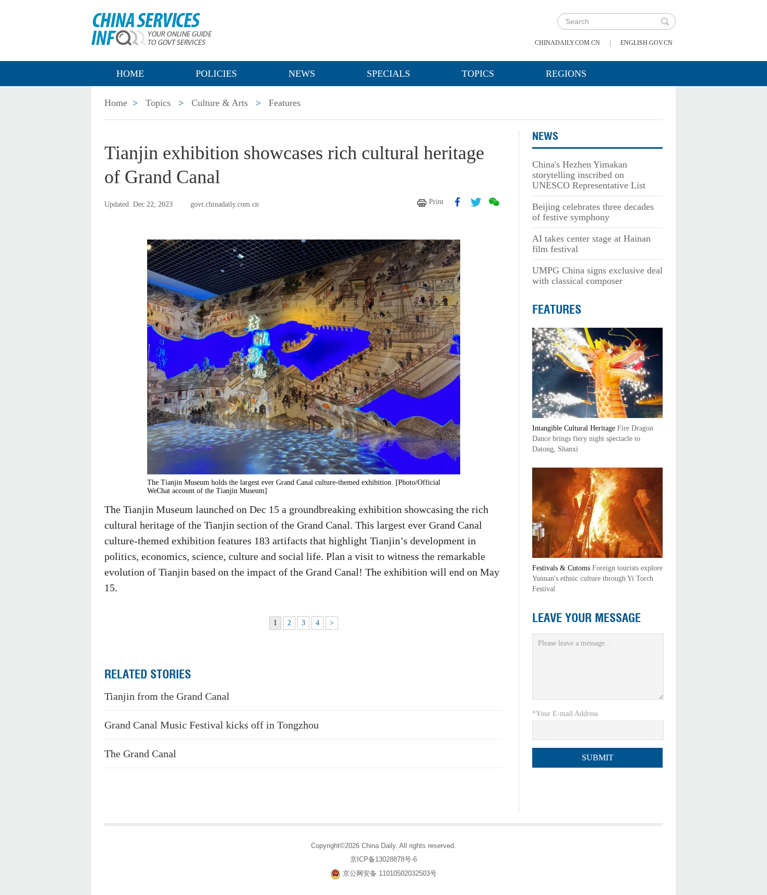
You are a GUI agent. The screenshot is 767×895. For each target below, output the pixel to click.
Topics (478, 73)
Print (436, 202)
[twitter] (476, 202)
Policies (216, 73)
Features (285, 103)
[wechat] (494, 202)
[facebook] (457, 202)
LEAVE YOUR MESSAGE (586, 618)
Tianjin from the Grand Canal (167, 696)
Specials (388, 73)
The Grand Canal (140, 753)
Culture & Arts (219, 103)
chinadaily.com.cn (567, 42)
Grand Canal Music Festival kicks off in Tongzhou (211, 725)
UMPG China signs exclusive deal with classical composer (597, 275)
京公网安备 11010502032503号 (390, 873)
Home (130, 73)
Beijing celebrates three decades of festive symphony (593, 211)
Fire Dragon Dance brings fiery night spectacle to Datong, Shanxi (592, 438)
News (302, 73)
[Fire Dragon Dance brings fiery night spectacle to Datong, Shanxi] (597, 372)
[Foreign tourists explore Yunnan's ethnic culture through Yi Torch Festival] (597, 512)
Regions (566, 73)
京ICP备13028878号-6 (383, 859)
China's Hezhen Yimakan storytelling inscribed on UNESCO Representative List (588, 174)
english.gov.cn (646, 42)
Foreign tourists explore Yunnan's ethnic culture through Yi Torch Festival (597, 578)
